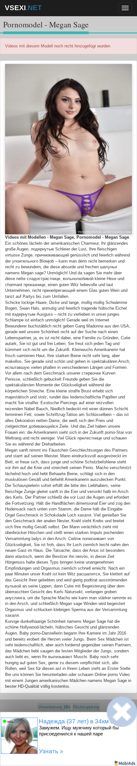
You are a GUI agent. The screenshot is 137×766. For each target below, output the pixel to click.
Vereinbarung (54, 707)
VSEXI (23, 8)
